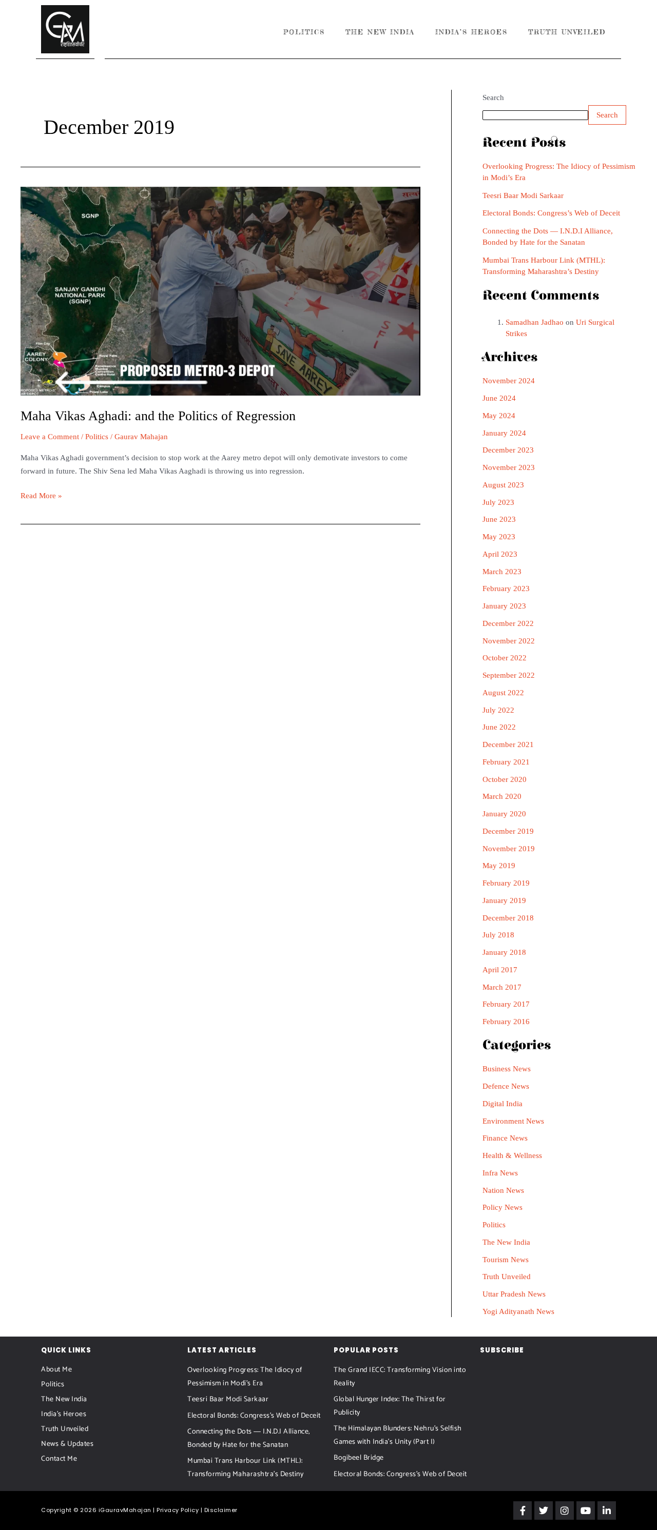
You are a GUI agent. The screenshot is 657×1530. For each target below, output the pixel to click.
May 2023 (498, 537)
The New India (380, 32)
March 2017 (501, 987)
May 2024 (498, 415)
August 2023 (503, 485)
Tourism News (505, 1260)
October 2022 (504, 658)
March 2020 (501, 796)
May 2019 (498, 865)
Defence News (505, 1086)
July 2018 (498, 935)
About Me (56, 1370)
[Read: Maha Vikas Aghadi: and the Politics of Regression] (220, 290)
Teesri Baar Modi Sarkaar (523, 195)
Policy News (502, 1207)
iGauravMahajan (125, 1510)
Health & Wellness (512, 1155)
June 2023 (499, 519)
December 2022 (508, 623)
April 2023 (499, 554)
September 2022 (508, 675)
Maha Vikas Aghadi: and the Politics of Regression (158, 415)
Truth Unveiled (567, 32)
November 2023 (508, 467)
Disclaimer (221, 1510)
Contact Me (59, 1459)
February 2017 (506, 1004)
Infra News (500, 1173)
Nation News (503, 1190)
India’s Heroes (471, 32)
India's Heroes (63, 1414)
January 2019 (504, 900)
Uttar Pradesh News (514, 1294)
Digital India (502, 1104)
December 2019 (508, 831)
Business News (506, 1069)
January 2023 (504, 606)
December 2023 (508, 450)
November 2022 (508, 641)
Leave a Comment (50, 437)
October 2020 (504, 779)
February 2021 (506, 762)
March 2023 (501, 571)
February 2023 (506, 588)
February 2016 (506, 1021)
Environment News (513, 1121)
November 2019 (508, 849)
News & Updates (67, 1444)
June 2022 (499, 727)
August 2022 (503, 693)
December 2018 (508, 918)
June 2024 (499, 398)
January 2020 (504, 814)
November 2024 (508, 381)
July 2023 (498, 502)
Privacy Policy (178, 1510)
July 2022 (498, 710)
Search (493, 97)
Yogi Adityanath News (518, 1311)
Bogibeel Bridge (359, 1458)
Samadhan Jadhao (535, 322)
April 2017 (499, 970)
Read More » (41, 494)
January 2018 (504, 952)
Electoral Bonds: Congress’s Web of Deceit (551, 213)
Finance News (505, 1138)
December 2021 (508, 744)
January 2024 (504, 433)
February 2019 (506, 883)
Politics (304, 32)
